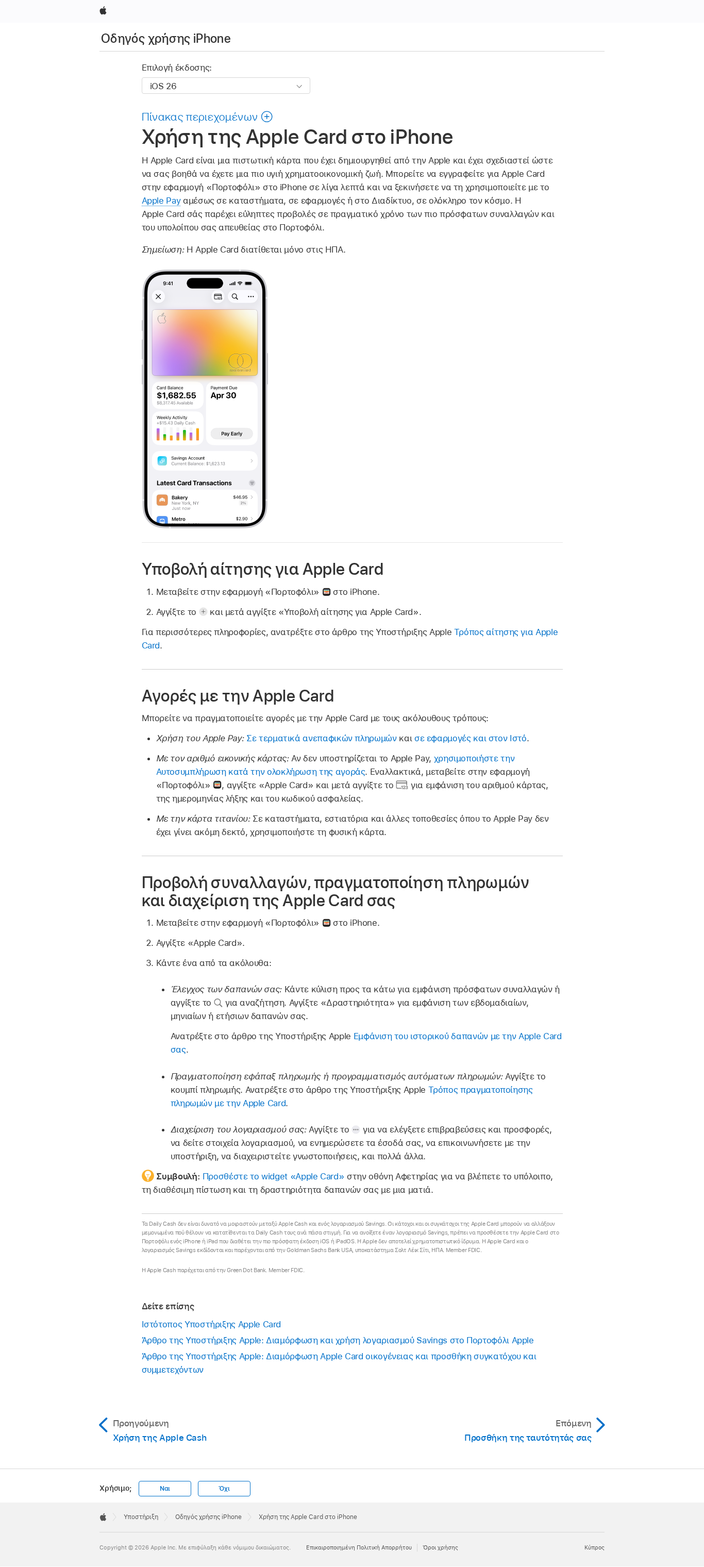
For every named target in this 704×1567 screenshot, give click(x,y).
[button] (207, 116)
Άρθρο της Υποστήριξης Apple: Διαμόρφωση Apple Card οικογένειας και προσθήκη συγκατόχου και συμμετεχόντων (339, 1363)
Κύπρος (594, 1547)
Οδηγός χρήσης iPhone (166, 38)
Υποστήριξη (141, 1517)
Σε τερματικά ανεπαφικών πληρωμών (321, 738)
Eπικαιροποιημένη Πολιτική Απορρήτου (359, 1547)
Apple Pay (161, 200)
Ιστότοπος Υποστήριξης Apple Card (211, 1324)
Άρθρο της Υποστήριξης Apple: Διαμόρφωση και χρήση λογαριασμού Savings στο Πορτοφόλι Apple (338, 1340)
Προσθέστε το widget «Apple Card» (274, 1176)
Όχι (224, 1488)
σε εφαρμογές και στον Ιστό (470, 738)
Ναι (165, 1488)
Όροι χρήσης (440, 1547)
